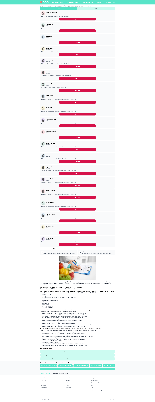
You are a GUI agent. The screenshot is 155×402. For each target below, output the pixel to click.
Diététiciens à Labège (96, 365)
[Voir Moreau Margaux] (77, 63)
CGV (92, 387)
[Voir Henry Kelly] (77, 39)
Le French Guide (44, 387)
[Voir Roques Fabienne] (77, 170)
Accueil (42, 373)
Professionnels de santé (57, 2)
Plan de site (68, 387)
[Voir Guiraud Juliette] (77, 158)
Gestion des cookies (95, 382)
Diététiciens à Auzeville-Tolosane (49, 365)
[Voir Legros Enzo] (77, 110)
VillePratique (43, 385)
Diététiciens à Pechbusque (65, 365)
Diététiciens (49, 373)
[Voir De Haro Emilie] (77, 229)
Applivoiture (43, 380)
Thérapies (99, 2)
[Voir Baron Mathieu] (77, 87)
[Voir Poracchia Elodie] (77, 75)
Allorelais (42, 390)
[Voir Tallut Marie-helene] (77, 15)
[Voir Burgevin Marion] (77, 146)
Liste (59, 8)
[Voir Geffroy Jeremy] (77, 205)
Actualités (108, 2)
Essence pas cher (44, 382)
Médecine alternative (88, 2)
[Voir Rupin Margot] (77, 51)
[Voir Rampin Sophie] (77, 182)
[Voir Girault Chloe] (77, 99)
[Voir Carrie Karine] (77, 241)
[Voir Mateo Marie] (77, 27)
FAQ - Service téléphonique (97, 390)
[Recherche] (114, 2)
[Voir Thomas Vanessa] (77, 217)
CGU (92, 385)
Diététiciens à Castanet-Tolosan (77, 369)
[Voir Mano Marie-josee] (77, 122)
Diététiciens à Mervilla (109, 365)
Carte (96, 8)
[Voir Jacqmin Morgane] (77, 134)
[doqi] (44, 2)
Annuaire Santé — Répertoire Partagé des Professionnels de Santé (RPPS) (59, 253)
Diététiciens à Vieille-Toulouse (81, 365)
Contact (67, 385)
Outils (67, 382)
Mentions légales (94, 380)
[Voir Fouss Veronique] (77, 194)
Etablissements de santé (73, 2)
